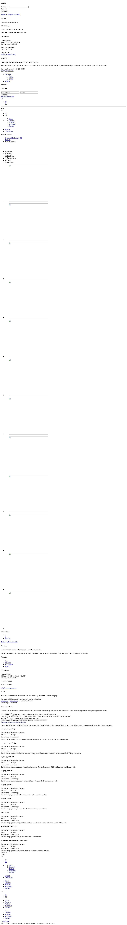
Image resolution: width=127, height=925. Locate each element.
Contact (7, 921)
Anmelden (4, 11)
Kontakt (7, 888)
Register (3, 14)
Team (10, 76)
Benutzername (5, 7)
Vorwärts (7, 638)
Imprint (7, 666)
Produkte (7, 884)
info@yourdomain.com (8, 54)
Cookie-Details (21, 722)
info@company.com (7, 71)
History (11, 78)
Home (7, 881)
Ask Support (9, 664)
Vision (11, 79)
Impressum (4, 701)
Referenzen (8, 886)
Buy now (8, 663)
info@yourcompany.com (8, 688)
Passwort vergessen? (7, 96)
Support (7, 81)
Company (8, 74)
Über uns (8, 883)
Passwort (3, 9)
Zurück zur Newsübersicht (9, 642)
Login (3, 921)
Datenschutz (14, 701)
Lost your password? (13, 14)
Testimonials (9, 131)
